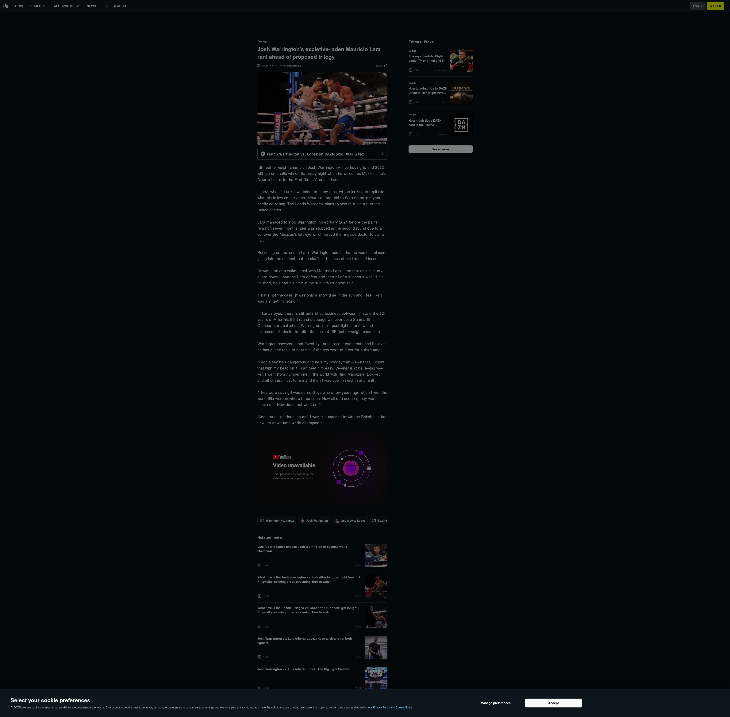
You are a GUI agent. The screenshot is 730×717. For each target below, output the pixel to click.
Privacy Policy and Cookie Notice (393, 707)
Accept (553, 703)
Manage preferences (496, 703)
